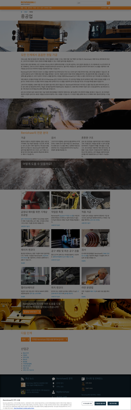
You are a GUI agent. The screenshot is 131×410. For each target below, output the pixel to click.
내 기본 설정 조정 (87, 403)
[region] (65, 403)
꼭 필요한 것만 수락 (100, 403)
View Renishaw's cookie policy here (24, 408)
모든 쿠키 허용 (113, 403)
